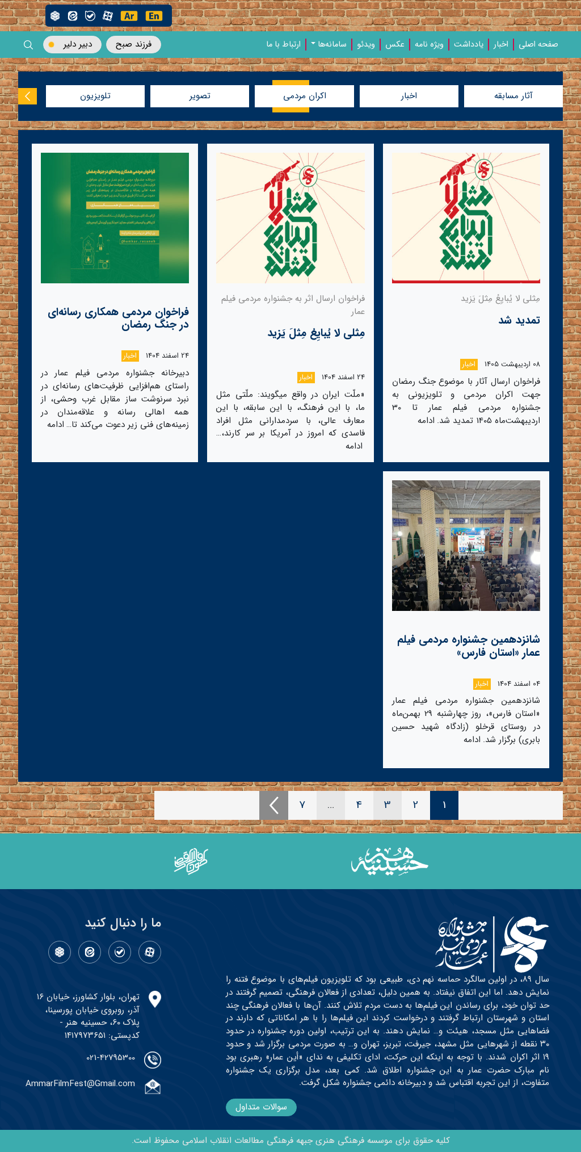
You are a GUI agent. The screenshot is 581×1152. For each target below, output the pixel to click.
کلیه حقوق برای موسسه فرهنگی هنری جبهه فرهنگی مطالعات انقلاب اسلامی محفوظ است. (291, 1140)
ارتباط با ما (283, 45)
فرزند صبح (133, 44)
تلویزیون (95, 96)
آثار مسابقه (513, 96)
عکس (395, 45)
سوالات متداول (261, 1107)
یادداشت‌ (468, 45)
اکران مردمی (304, 96)
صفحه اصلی (538, 45)
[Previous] (273, 805)
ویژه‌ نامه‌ (429, 45)
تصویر (200, 96)
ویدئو (366, 45)
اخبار (501, 45)
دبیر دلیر (78, 44)
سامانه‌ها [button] (332, 45)
